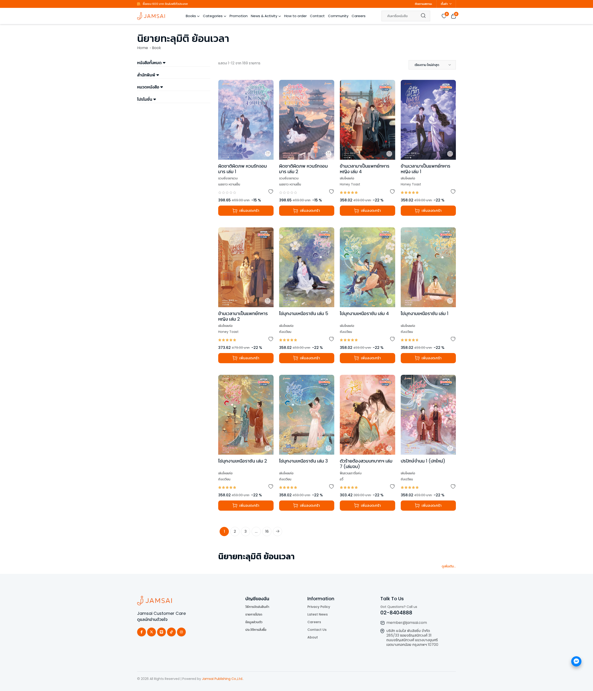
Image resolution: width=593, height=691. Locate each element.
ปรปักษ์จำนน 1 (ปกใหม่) (423, 461)
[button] (432, 64)
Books (191, 15)
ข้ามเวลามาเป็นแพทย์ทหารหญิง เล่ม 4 (364, 169)
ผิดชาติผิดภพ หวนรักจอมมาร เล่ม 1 (242, 169)
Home (142, 47)
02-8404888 (396, 612)
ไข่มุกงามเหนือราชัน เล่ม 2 (242, 461)
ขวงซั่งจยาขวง (228, 178)
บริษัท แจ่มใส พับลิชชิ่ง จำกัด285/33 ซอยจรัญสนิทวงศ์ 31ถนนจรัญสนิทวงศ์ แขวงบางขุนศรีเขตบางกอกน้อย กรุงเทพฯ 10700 (412, 637)
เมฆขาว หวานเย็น (229, 184)
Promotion (239, 15)
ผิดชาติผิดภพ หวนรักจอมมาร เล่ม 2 (303, 169)
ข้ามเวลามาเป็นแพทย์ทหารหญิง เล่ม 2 (243, 316)
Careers (359, 15)
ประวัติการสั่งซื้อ (255, 629)
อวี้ (341, 479)
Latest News (317, 614)
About (312, 637)
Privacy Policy (318, 606)
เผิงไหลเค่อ (347, 178)
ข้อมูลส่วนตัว (253, 622)
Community (338, 15)
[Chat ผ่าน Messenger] (576, 661)
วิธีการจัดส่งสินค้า (257, 606)
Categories (213, 15)
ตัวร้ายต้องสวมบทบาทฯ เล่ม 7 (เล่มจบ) (366, 464)
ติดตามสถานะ (423, 4)
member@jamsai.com (406, 622)
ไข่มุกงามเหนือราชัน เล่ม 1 (424, 313)
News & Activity (264, 15)
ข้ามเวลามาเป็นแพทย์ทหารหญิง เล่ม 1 (425, 169)
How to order (295, 15)
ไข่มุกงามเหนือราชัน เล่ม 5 (303, 313)
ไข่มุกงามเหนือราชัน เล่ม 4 (364, 313)
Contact (317, 15)
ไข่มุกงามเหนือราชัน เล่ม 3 (303, 461)
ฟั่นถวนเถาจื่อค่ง (351, 473)
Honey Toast (350, 184)
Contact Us (317, 629)
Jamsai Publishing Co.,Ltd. (222, 678)
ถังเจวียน (285, 331)
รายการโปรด (253, 614)
